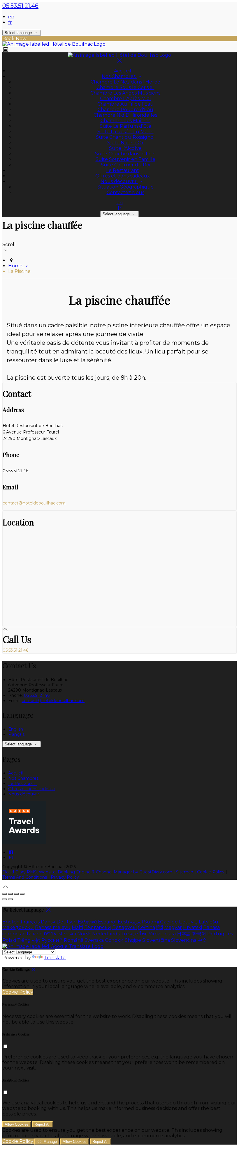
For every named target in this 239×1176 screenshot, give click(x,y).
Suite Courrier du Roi (125, 165)
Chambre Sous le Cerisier (125, 87)
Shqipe (133, 940)
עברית (50, 934)
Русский (52, 940)
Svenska (94, 940)
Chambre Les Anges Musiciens (125, 93)
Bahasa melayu (53, 927)
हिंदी (159, 927)
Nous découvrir (119, 181)
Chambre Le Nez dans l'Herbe (125, 82)
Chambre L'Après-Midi (125, 98)
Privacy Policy (65, 877)
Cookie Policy (210, 872)
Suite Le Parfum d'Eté (125, 126)
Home (16, 266)
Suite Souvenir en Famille (125, 159)
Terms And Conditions (24, 877)
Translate (55, 957)
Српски (114, 940)
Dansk (48, 922)
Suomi (151, 922)
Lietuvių (188, 922)
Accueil (122, 71)
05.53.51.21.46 (20, 5)
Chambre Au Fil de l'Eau (125, 104)
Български (97, 927)
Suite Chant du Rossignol (125, 137)
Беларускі (124, 927)
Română (73, 940)
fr (10, 22)
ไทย (143, 934)
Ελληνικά (87, 922)
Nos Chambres (119, 76)
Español (107, 922)
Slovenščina (156, 940)
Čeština (146, 927)
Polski (9, 940)
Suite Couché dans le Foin (125, 154)
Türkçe (129, 934)
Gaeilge (169, 922)
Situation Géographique (125, 187)
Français (16, 734)
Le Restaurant (122, 170)
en (11, 16)
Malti (77, 927)
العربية (136, 922)
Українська (162, 934)
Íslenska (66, 934)
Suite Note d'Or (125, 142)
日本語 (184, 934)
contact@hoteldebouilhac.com (34, 503)
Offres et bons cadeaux (122, 176)
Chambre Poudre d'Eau (125, 109)
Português (220, 934)
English (15, 729)
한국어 (199, 934)
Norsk (84, 934)
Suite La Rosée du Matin (125, 131)
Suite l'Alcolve (125, 148)
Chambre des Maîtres (125, 120)
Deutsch (67, 922)
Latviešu (208, 922)
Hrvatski (192, 927)
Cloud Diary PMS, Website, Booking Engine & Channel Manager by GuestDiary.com (87, 872)
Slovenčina (183, 940)
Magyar (173, 927)
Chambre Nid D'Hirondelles (125, 115)
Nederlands (105, 934)
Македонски (18, 927)
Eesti (123, 922)
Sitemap (184, 872)
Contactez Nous (125, 192)
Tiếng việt (28, 940)
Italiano (34, 934)
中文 (202, 940)
